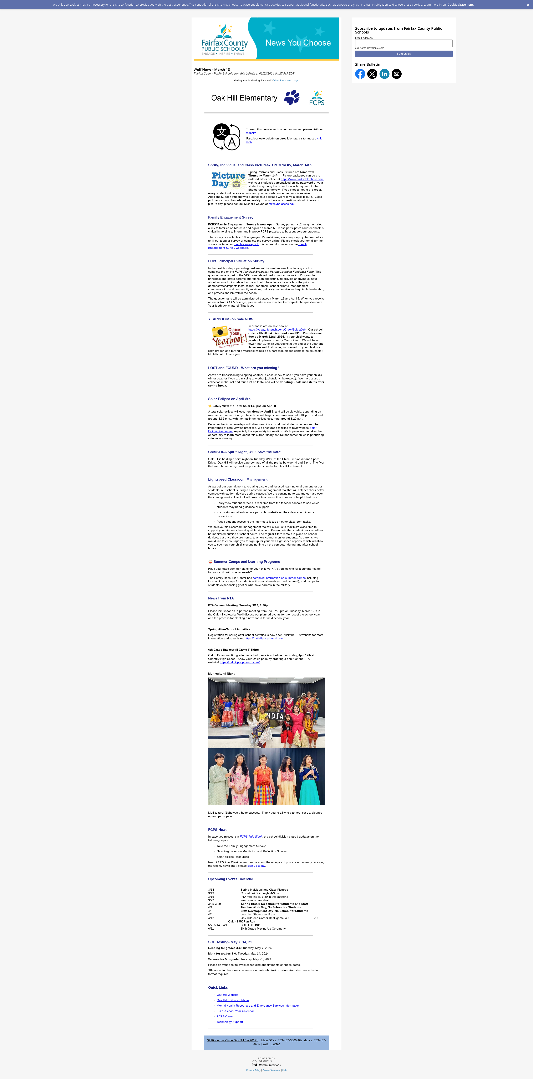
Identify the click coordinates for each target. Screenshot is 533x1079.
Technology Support (230, 1021)
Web (266, 1043)
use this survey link (246, 244)
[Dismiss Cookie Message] (528, 4)
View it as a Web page (286, 80)
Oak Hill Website (227, 994)
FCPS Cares (225, 1016)
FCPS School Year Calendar (235, 1011)
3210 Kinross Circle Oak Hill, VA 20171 (232, 1040)
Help (284, 1070)
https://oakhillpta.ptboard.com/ (264, 638)
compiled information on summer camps (279, 577)
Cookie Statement (460, 4)
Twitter (275, 1043)
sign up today (256, 865)
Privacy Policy (253, 1070)
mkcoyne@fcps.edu (282, 203)
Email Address (364, 38)
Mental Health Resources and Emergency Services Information (258, 1005)
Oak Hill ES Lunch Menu (233, 1000)
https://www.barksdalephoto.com (302, 179)
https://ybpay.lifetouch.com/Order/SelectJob (277, 329)
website (251, 132)
